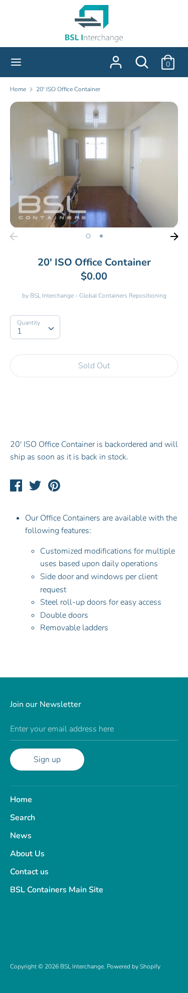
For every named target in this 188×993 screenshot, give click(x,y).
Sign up (47, 759)
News (21, 835)
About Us (27, 853)
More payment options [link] (94, 419)
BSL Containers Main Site (56, 889)
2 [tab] (101, 235)
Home (21, 799)
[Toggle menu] (16, 62)
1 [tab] (88, 235)
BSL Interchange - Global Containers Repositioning (98, 296)
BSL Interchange (82, 966)
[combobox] (35, 327)
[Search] (142, 58)
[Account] (116, 58)
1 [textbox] (19, 331)
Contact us (29, 871)
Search (22, 817)
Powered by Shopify (133, 966)
